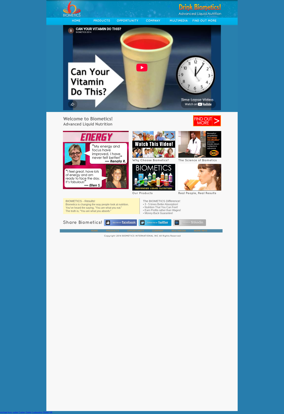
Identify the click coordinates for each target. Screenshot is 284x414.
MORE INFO (200, 230)
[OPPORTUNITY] (127, 21)
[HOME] (76, 21)
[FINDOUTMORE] (204, 21)
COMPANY (157, 230)
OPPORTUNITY (135, 230)
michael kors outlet (9, 412)
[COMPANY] (153, 21)
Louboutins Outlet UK (42, 412)
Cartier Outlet (25, 412)
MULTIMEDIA (179, 230)
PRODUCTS (112, 230)
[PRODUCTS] (102, 21)
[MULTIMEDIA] (178, 21)
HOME (94, 230)
